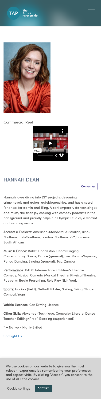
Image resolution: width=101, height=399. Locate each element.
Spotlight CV (13, 336)
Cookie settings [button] (18, 388)
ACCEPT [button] (43, 388)
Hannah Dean (21, 179)
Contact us (88, 186)
